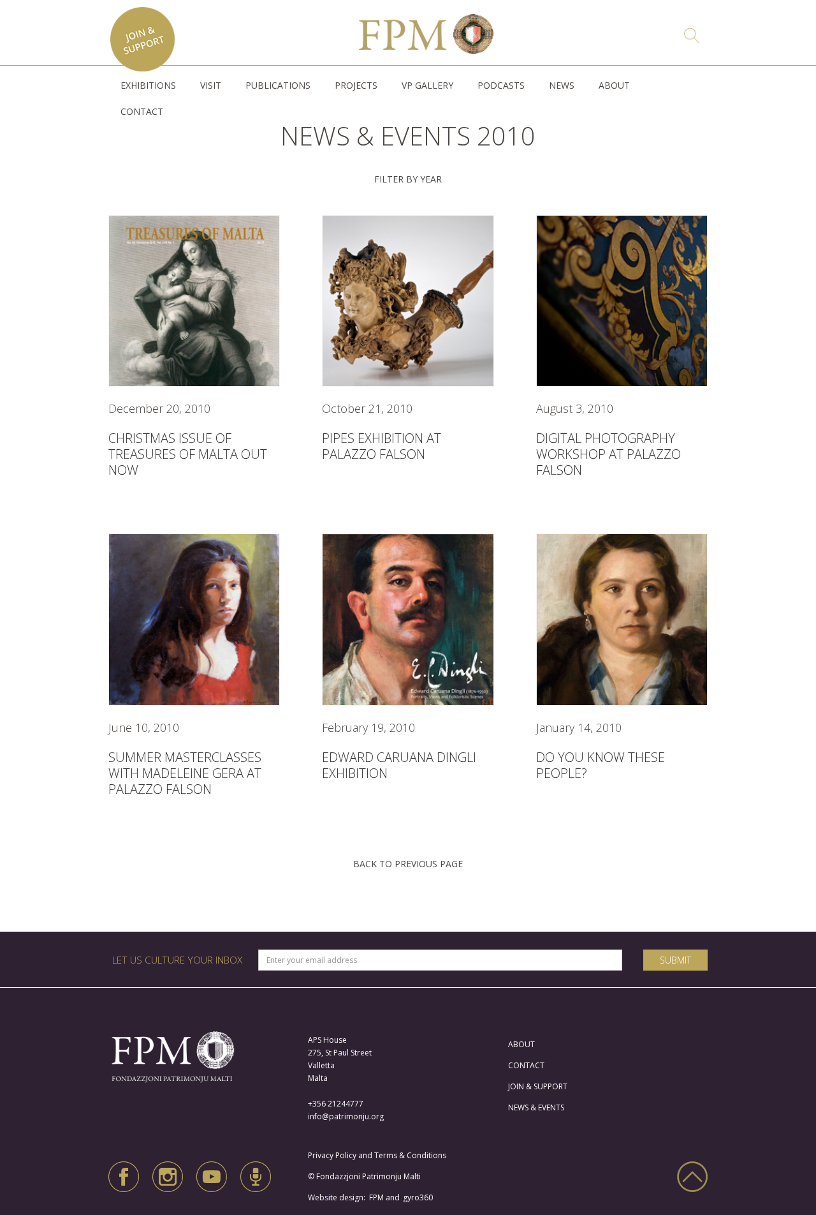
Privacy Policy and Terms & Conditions (380, 1155)
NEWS (561, 85)
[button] (148, 85)
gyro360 (418, 1197)
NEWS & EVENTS (536, 1107)
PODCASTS (501, 85)
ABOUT (614, 85)
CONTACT (141, 111)
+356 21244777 (335, 1103)
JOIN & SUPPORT (537, 1086)
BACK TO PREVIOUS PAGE (408, 864)
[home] (426, 30)
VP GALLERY (427, 85)
